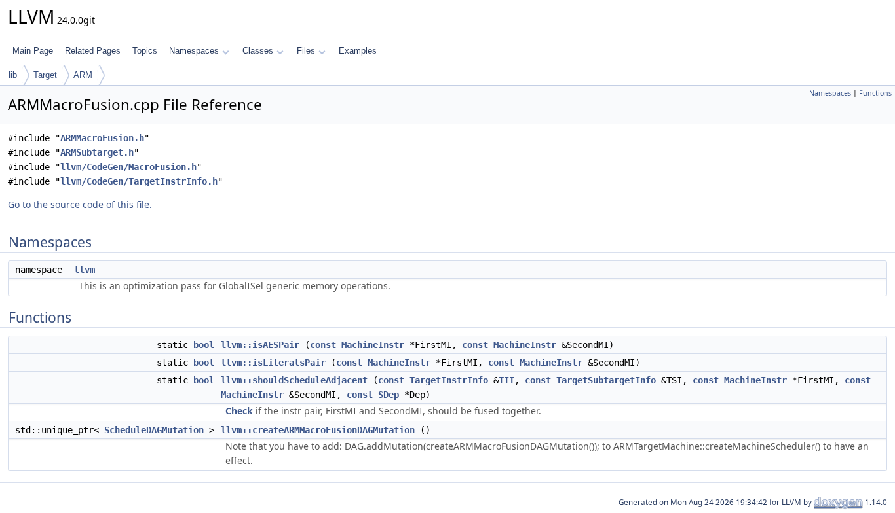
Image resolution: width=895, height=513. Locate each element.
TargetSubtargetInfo (606, 380)
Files (306, 51)
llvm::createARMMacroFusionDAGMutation (318, 430)
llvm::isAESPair (260, 345)
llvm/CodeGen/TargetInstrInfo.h (139, 181)
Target (45, 75)
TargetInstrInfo (448, 380)
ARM (82, 75)
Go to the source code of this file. (80, 204)
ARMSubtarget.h (97, 152)
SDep (388, 394)
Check (239, 410)
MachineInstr (372, 345)
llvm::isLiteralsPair (273, 362)
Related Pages (93, 51)
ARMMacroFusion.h (102, 138)
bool (203, 345)
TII (506, 380)
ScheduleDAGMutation (154, 430)
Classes (257, 51)
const (323, 345)
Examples (358, 51)
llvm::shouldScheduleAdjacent (294, 380)
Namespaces (194, 51)
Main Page (32, 51)
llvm (84, 269)
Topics (144, 51)
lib (13, 75)
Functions (875, 92)
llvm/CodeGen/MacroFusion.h (128, 167)
